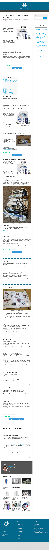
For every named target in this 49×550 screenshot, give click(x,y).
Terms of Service (4, 532)
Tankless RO (21, 525)
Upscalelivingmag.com (37, 531)
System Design (5, 79)
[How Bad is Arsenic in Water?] (26, 481)
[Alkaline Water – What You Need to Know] (26, 493)
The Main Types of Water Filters (41, 43)
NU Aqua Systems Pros (7, 89)
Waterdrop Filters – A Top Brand (41, 29)
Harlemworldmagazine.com (38, 528)
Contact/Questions (5, 536)
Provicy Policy (5, 546)
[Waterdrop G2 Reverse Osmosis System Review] (7, 493)
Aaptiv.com (35, 525)
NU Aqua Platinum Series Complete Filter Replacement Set (15, 444)
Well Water (20, 531)
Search (36, 15)
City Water (20, 529)
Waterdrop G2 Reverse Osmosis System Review (7, 498)
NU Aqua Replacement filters (9, 93)
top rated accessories (7, 430)
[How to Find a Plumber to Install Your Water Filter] (16, 504)
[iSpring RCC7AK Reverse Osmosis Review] (7, 505)
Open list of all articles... (39, 56)
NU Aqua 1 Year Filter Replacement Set (12, 441)
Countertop (29, 11)
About (3, 530)
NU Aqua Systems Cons (7, 90)
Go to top (29, 335)
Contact (9, 546)
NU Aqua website (6, 63)
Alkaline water (5, 230)
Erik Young (10, 19)
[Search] (45, 18)
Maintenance (5, 88)
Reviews (36, 11)
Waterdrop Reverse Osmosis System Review (15, 498)
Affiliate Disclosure (5, 534)
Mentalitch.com (36, 529)
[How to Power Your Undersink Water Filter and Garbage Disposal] (16, 481)
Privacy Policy (4, 531)
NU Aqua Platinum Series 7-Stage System (11, 81)
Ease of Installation (6, 87)
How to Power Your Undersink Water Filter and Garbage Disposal (16, 486)
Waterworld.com (36, 524)
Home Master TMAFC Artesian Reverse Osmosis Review (26, 511)
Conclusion (5, 91)
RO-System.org (3, 543)
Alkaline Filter (8, 83)
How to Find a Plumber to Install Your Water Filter (16, 509)
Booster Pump (8, 84)
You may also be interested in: (8, 92)
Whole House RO (21, 527)
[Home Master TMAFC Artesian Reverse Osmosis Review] (26, 505)
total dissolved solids (7, 149)
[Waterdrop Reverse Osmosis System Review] (16, 493)
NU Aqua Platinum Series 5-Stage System (11, 80)
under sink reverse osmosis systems (15, 393)
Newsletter (3, 535)
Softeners (22, 11)
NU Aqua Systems (6, 22)
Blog (40, 11)
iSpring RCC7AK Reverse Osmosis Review (6, 511)
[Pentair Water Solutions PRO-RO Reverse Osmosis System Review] (7, 481)
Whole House (15, 11)
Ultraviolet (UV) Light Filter (10, 82)
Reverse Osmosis (5, 11)
